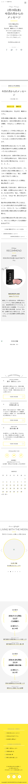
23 (3, 491)
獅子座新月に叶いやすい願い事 (15, 644)
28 (21, 491)
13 (17, 485)
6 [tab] (20, 569)
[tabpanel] (14, 554)
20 (17, 488)
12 (14, 485)
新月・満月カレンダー (14, 381)
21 (21, 488)
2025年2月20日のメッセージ (18, 236)
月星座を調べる (14, 405)
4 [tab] (15, 569)
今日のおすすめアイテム (12, 736)
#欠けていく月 (10, 106)
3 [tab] (13, 569)
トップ (2, 1)
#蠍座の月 (18, 106)
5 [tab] (17, 569)
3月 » (6, 494)
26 (14, 491)
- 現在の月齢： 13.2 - (14, 344)
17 (6, 488)
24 (6, 491)
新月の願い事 (14, 428)
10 (6, 485)
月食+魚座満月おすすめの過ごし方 (15, 683)
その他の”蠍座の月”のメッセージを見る (14, 229)
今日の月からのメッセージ (13, 733)
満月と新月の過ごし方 (11, 757)
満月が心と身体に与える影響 (15, 688)
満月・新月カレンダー (11, 748)
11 (10, 485)
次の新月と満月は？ (11, 739)
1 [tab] (8, 569)
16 (3, 488)
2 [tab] (10, 569)
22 (25, 488)
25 (10, 491)
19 (14, 488)
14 (21, 485)
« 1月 (2, 494)
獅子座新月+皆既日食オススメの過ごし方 (15, 639)
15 (25, 485)
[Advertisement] (14, 65)
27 (17, 491)
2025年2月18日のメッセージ (10, 233)
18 (10, 488)
